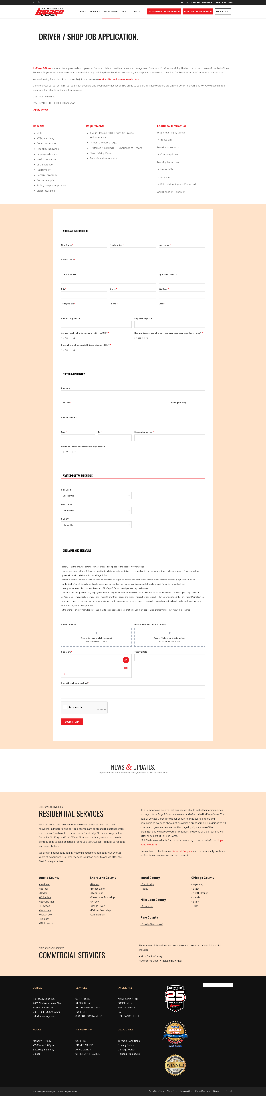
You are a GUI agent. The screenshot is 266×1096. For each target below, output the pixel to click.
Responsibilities (69, 417)
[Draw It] (126, 660)
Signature (66, 651)
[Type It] (126, 668)
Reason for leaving (144, 432)
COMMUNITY (125, 1003)
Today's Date (68, 303)
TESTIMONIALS (126, 1007)
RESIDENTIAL (83, 1003)
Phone (113, 303)
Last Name (165, 245)
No (73, 337)
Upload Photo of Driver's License (150, 624)
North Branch (200, 892)
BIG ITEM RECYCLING (87, 1007)
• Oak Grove (45, 914)
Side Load (66, 489)
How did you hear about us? (75, 683)
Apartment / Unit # (168, 274)
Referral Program (182, 851)
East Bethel (47, 901)
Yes (66, 337)
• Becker (94, 884)
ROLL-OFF (81, 1011)
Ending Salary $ (178, 402)
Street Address (69, 274)
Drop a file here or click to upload (96, 638)
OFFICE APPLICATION (87, 1053)
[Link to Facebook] (34, 2)
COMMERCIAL (83, 998)
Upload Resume (68, 624)
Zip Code (164, 289)
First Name (67, 245)
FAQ (120, 1011)
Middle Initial (116, 245)
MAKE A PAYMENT (224, 2)
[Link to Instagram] (38, 2)
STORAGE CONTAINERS (88, 1016)
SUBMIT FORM (72, 721)
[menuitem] (196, 2)
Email (162, 303)
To (99, 432)
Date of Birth (68, 259)
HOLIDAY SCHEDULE (129, 1016)
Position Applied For (71, 318)
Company (66, 388)
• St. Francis (46, 923)
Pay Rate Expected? (145, 318)
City (63, 289)
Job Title (66, 402)
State (113, 289)
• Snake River (97, 905)
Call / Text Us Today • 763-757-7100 (196, 2)
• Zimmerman (97, 914)
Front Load (66, 504)
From (64, 432)
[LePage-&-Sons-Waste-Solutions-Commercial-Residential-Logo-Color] (49, 11)
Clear (66, 674)
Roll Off (65, 519)
